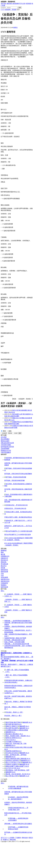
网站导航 (13, 839)
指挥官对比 (4, 569)
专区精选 (28, 3)
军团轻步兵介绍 (6, 450)
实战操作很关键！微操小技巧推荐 (15, 638)
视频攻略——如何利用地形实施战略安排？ (18, 620)
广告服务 (18, 837)
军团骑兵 (4, 585)
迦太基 (3, 554)
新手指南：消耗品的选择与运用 (14, 640)
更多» (2, 591)
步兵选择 (4, 437)
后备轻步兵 (4, 558)
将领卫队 (4, 562)
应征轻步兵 (4, 560)
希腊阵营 (4, 550)
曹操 (2, 552)
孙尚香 (3, 568)
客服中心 (6, 839)
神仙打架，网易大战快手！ (9, 664)
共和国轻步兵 (5, 556)
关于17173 (4, 837)
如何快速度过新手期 (7, 446)
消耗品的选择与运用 (7, 443)
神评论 (15, 27)
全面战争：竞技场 (10, 9)
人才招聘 (11, 837)
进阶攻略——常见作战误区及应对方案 (16, 644)
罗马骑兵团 (4, 564)
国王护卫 (4, 566)
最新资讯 (10, 3)
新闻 (10, 431)
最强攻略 (16, 3)
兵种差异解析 (5, 448)
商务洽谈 (25, 837)
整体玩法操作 (5, 441)
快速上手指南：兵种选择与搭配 (14, 642)
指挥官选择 (4, 571)
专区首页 (4, 3)
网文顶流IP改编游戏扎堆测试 (10, 657)
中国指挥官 (4, 583)
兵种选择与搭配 (6, 445)
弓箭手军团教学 (6, 452)
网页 (4, 431)
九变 (2, 575)
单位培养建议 (5, 439)
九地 (2, 573)
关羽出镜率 (4, 577)
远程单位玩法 (5, 579)
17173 (2, 9)
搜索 (20, 7)
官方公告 (22, 3)
